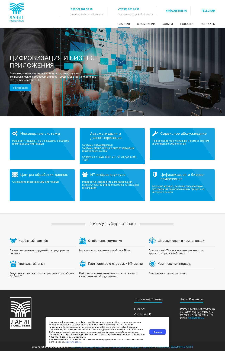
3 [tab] (112, 109)
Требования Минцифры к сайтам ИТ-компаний (140, 346)
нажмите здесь (73, 342)
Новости (186, 24)
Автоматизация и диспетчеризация (106, 135)
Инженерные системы (40, 133)
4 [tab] (118, 109)
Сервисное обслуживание (183, 133)
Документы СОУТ (182, 346)
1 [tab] (102, 109)
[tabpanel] (112, 72)
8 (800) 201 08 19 (82, 9)
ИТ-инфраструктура (108, 175)
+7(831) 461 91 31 (128, 9)
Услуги (168, 24)
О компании (146, 24)
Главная (124, 24)
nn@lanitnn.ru (176, 10)
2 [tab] (107, 109)
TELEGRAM (208, 10)
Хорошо (157, 332)
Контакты (208, 24)
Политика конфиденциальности (90, 346)
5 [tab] (123, 109)
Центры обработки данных (44, 175)
